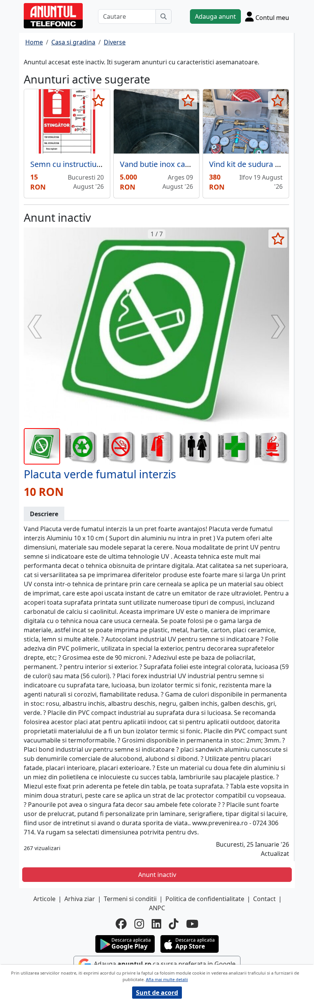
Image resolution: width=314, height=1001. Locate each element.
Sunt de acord (157, 992)
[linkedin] (156, 924)
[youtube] (192, 924)
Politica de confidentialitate (204, 899)
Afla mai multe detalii (167, 979)
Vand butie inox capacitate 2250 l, (179, 164)
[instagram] (139, 924)
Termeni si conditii (130, 899)
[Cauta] (163, 16)
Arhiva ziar (79, 899)
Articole (44, 899)
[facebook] (121, 924)
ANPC (157, 908)
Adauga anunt (215, 16)
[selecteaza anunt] (98, 100)
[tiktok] (173, 924)
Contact (264, 899)
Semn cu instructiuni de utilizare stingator (104, 164)
